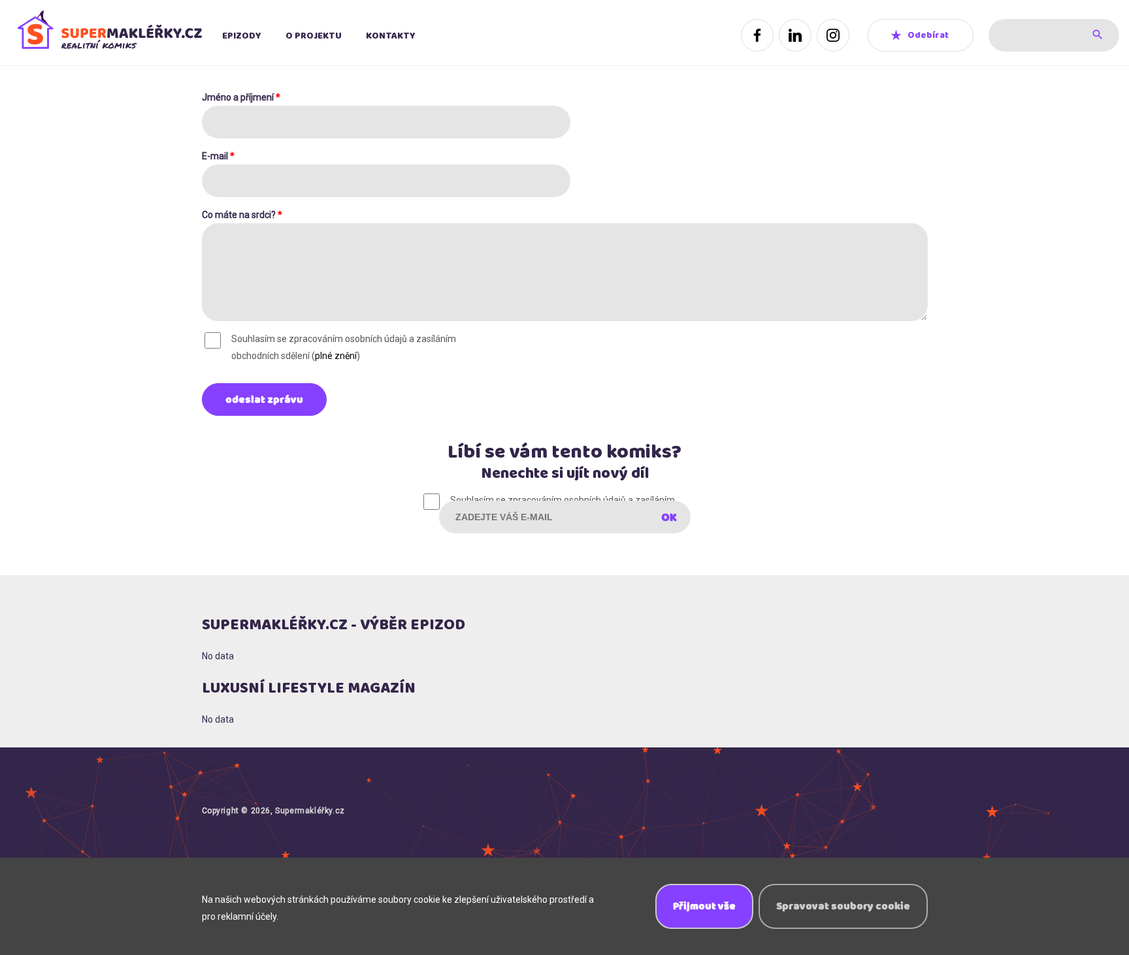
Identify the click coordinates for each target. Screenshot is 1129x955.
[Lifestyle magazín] (109, 34)
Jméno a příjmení (241, 97)
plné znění (336, 356)
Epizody (241, 36)
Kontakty (391, 36)
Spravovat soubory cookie (843, 906)
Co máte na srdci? (242, 215)
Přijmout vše (704, 906)
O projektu (314, 36)
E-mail (218, 156)
